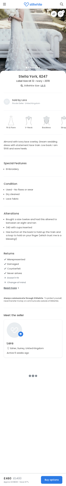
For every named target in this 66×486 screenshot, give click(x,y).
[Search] (61, 4)
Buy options (52, 479)
